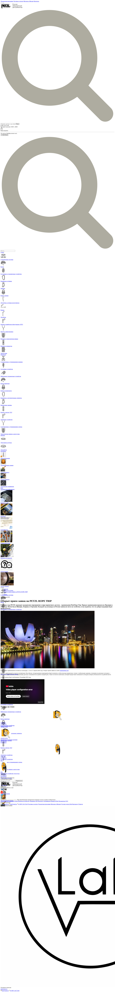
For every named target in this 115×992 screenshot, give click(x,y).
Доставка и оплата (18, 1)
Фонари (3, 435)
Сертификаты (47, 801)
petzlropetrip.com (64, 670)
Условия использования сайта (9, 799)
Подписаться (19, 780)
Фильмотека (62, 801)
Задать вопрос (4, 801)
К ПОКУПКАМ (4, 135)
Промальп (3, 354)
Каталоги (40, 801)
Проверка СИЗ (34, 801)
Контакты (36, 1)
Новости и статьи (13, 801)
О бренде (80, 804)
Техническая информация (7, 489)
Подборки (3, 451)
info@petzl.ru (5, 804)
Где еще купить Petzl (66, 804)
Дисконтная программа (7, 1)
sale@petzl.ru (13, 804)
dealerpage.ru (4, 989)
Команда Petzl (54, 801)
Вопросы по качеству (23, 801)
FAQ (67, 801)
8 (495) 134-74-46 (23, 804)
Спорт (2, 252)
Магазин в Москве (28, 1)
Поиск (17, 124)
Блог (2, 488)
